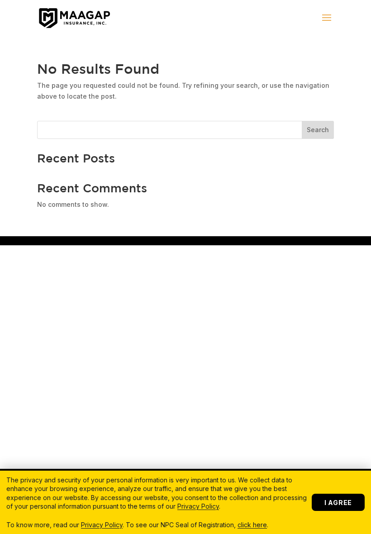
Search (318, 130)
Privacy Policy (198, 506)
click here (252, 525)
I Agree (338, 502)
